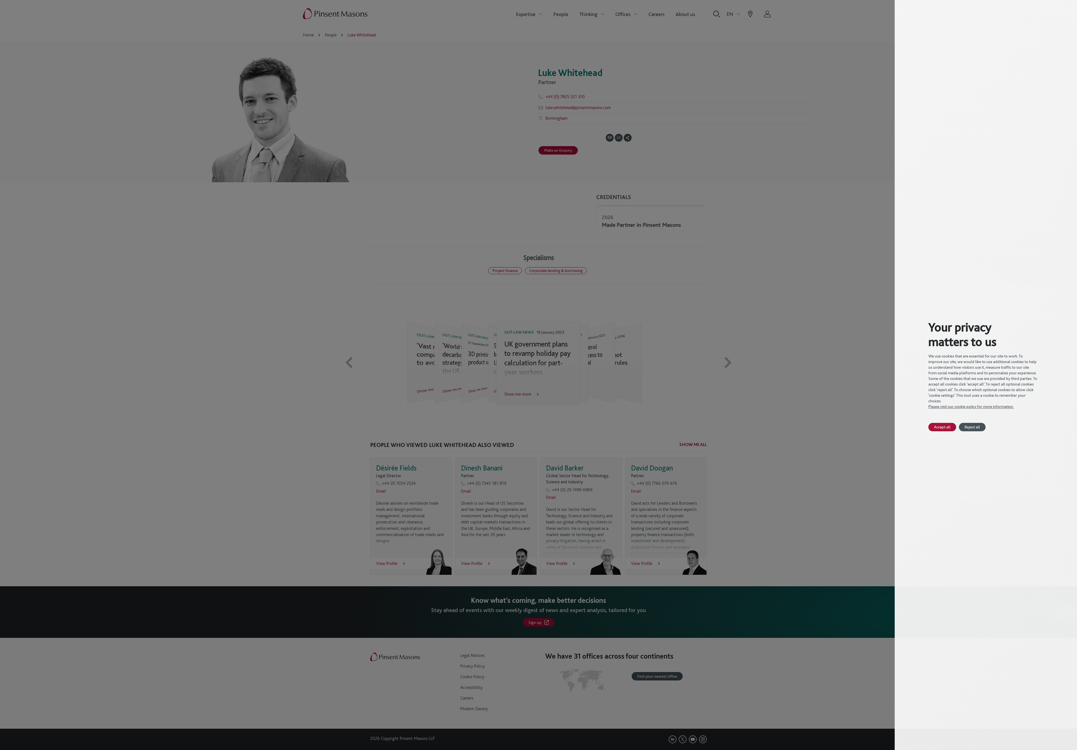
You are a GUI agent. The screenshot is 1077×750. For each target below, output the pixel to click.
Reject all (972, 426)
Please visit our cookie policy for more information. (971, 406)
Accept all (942, 426)
